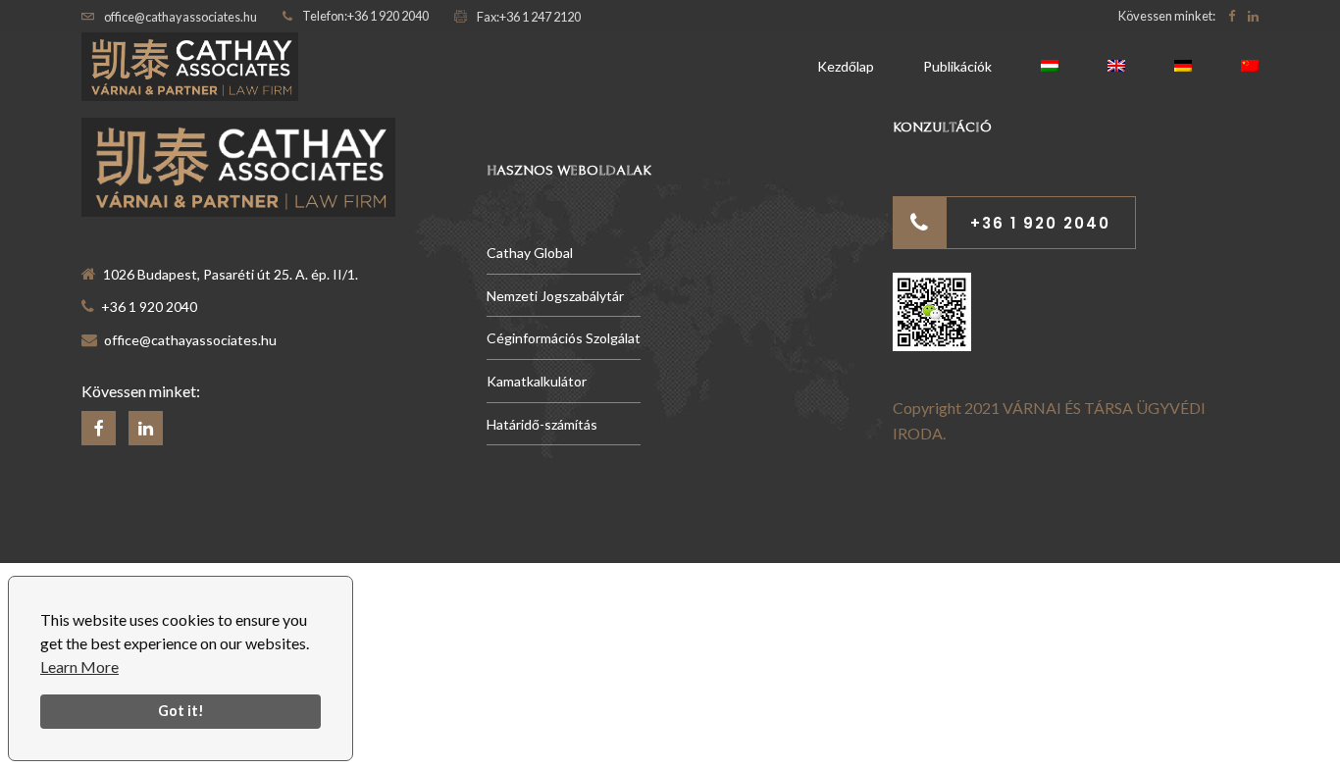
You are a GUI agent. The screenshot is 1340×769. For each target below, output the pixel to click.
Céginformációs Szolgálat (564, 338)
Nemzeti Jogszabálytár (555, 295)
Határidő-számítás (542, 424)
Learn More (79, 666)
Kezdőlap (845, 66)
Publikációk (957, 66)
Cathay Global (530, 252)
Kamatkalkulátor (537, 381)
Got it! (181, 710)
